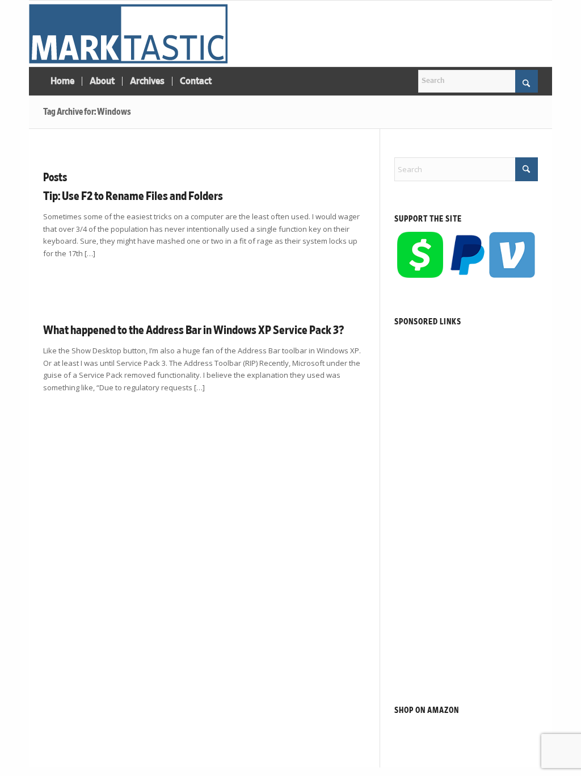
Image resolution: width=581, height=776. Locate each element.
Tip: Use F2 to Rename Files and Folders (133, 196)
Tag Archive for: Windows (87, 111)
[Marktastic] (128, 33)
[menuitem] (62, 81)
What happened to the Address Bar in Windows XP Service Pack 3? (193, 330)
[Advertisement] (466, 502)
